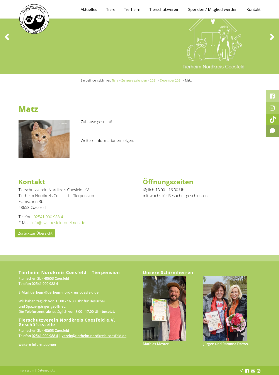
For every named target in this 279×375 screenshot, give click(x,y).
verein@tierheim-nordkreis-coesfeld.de (94, 335)
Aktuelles (89, 9)
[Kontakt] (272, 131)
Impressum (26, 370)
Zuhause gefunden (134, 80)
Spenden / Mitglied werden (213, 9)
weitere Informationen (37, 344)
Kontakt (253, 9)
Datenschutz (46, 370)
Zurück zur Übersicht (35, 233)
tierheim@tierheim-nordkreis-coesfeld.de (64, 292)
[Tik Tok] (272, 119)
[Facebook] (272, 96)
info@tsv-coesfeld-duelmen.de (58, 222)
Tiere (110, 9)
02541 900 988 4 (48, 216)
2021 (153, 80)
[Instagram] (272, 108)
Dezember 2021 (171, 80)
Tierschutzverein (164, 9)
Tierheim (132, 9)
